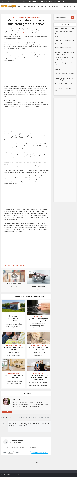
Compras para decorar (13, 1)
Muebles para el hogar (33, 17)
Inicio (37, 475)
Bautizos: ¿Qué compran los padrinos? (38, 348)
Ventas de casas (38, 316)
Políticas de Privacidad (63, 475)
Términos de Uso (53, 475)
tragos (22, 265)
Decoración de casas (23, 1)
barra (9, 265)
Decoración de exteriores (19, 17)
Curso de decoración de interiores (25, 6)
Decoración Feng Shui (59, 1)
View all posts (7, 412)
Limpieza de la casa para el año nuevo (64, 93)
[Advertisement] (26, 74)
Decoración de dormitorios (47, 1)
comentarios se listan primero (41, 417)
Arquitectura (4, 1)
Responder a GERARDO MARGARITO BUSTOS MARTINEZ (41, 452)
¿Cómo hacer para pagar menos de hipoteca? (38, 320)
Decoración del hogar (38, 373)
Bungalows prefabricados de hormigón (13, 318)
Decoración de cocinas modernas (14, 376)
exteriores (15, 265)
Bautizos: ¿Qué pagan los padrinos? (14, 348)
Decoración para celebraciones (13, 345)
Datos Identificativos (44, 475)
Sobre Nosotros (72, 475)
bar (5, 265)
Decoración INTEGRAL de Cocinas (48, 6)
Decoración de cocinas (34, 1)
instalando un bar (27, 33)
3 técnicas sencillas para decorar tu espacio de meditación (38, 377)
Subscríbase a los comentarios (44, 462)
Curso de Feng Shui (65, 6)
